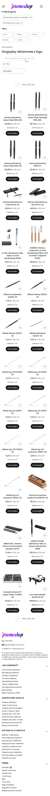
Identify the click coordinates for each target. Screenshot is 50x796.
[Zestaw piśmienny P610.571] (37, 150)
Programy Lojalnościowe (11, 746)
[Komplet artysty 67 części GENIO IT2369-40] (12, 579)
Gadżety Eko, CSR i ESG (11, 714)
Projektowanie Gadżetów (12, 752)
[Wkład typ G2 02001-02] (37, 362)
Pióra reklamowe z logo (12, 23)
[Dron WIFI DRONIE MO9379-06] (37, 580)
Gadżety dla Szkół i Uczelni (12, 720)
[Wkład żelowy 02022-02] (12, 323)
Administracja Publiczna (11, 717)
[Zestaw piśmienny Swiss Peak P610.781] (12, 150)
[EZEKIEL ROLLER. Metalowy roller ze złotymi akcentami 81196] (37, 528)
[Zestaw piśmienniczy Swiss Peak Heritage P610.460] (37, 102)
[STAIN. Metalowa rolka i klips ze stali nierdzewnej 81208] (12, 237)
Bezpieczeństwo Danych (12, 790)
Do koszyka (12, 133)
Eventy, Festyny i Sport (11, 711)
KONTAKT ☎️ (7, 767)
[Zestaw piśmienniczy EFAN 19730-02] (12, 192)
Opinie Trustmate (9, 770)
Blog (3, 779)
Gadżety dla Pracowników (12, 708)
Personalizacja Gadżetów (12, 738)
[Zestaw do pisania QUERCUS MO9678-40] (37, 482)
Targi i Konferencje (9, 705)
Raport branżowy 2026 (11, 693)
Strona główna (7, 47)
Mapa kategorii (8, 785)
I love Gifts (6, 782)
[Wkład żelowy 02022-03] (37, 284)
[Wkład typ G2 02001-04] (37, 401)
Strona (24, 85)
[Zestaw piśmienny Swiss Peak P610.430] (12, 103)
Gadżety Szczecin (9, 758)
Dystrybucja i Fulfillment (11, 741)
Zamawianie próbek (10, 681)
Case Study (6, 776)
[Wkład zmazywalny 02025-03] (12, 285)
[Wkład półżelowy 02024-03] (37, 324)
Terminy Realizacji (9, 678)
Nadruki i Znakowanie (10, 735)
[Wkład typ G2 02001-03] (12, 401)
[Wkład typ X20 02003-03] (12, 362)
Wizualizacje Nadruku (10, 673)
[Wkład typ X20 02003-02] (12, 439)
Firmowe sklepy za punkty (12, 755)
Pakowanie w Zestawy (10, 749)
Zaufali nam (7, 773)
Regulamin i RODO (9, 788)
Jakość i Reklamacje (10, 684)
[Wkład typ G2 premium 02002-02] (12, 482)
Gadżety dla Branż (9, 702)
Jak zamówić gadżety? (11, 670)
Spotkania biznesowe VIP (12, 722)
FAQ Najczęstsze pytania (12, 687)
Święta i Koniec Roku (10, 725)
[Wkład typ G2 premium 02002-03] (37, 439)
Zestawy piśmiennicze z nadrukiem (17, 17)
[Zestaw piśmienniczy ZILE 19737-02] (37, 192)
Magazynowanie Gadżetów (13, 743)
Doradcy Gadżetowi (10, 675)
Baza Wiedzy (7, 690)
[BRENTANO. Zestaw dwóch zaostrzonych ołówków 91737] (12, 529)
